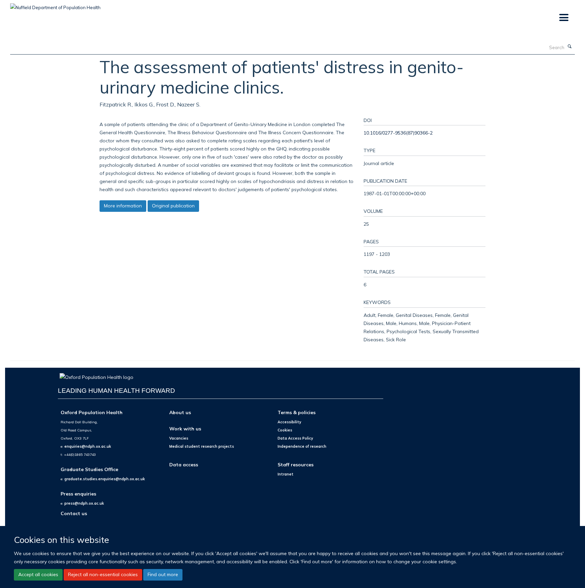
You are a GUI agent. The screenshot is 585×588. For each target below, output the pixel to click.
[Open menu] (563, 18)
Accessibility (289, 422)
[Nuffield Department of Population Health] (55, 5)
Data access (183, 464)
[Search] (569, 46)
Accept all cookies (38, 574)
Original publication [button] (173, 206)
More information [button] (123, 206)
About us (180, 412)
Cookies (285, 430)
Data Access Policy (295, 438)
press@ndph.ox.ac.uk (84, 503)
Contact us (74, 513)
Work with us (185, 428)
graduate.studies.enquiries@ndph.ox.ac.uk (104, 479)
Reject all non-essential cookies (103, 574)
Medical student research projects (201, 446)
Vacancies (178, 438)
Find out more (163, 574)
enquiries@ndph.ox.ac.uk (87, 446)
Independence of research (302, 446)
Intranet (286, 474)
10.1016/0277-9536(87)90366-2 (398, 133)
